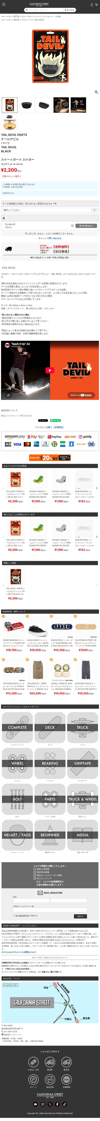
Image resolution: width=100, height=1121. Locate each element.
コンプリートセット (17, 745)
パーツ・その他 (50, 817)
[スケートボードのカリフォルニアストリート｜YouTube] (35, 1106)
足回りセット (82, 817)
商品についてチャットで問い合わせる (16, 416)
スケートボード (27, 16)
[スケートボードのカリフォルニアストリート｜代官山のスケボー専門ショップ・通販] (39, 6)
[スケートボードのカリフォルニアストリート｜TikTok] (64, 1106)
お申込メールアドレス (23, 906)
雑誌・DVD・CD (82, 852)
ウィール (17, 781)
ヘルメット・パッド (17, 852)
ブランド (25, 20)
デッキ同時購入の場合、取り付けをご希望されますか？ (29, 203)
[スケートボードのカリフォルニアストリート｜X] (50, 1106)
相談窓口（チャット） (13, 1034)
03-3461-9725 (10, 1031)
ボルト (17, 817)
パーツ (39, 16)
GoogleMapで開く (10, 985)
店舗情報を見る (8, 193)
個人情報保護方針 (22, 916)
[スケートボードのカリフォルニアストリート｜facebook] (57, 1106)
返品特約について (9, 410)
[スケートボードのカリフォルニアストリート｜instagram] (42, 1106)
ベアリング (50, 781)
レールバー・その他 (52, 16)
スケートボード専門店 (10, 16)
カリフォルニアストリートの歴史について (19, 952)
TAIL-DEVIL (39, 20)
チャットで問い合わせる (50, 238)
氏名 (15, 897)
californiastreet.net (47, 1113)
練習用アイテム (50, 852)
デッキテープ (82, 781)
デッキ (50, 745)
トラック (83, 745)
